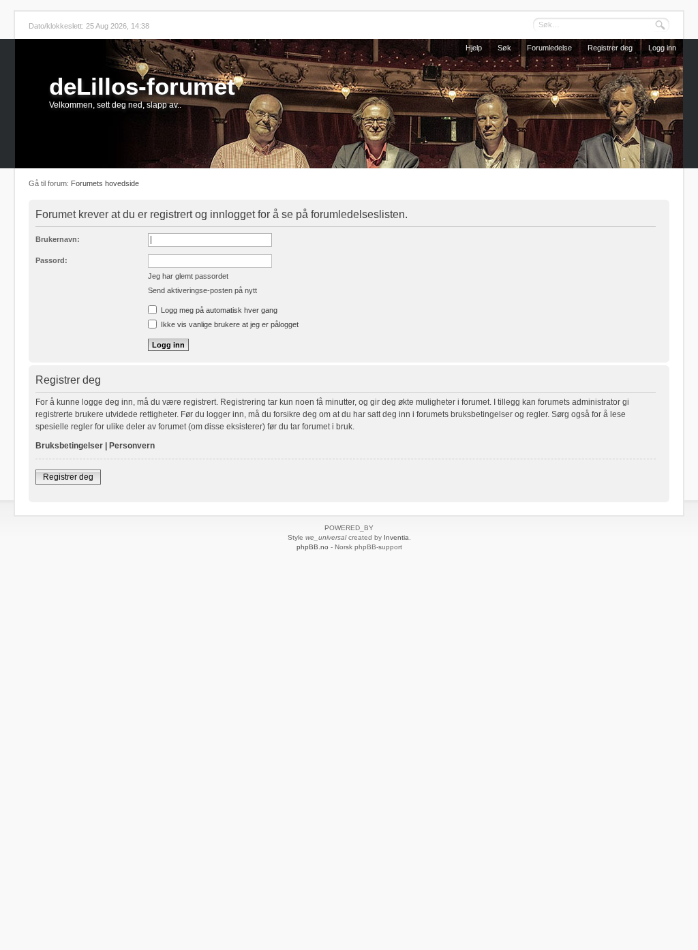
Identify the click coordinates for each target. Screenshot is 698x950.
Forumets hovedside (105, 183)
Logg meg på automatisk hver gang (218, 310)
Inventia (396, 537)
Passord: (51, 260)
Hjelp (474, 48)
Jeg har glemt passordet (188, 276)
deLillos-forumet (142, 86)
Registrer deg (610, 48)
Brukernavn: (57, 239)
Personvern (132, 445)
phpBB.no (313, 547)
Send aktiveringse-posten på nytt (202, 290)
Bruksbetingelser (69, 445)
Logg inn (662, 48)
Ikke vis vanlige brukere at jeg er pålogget (229, 324)
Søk (504, 48)
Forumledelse (549, 48)
